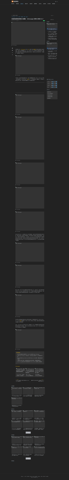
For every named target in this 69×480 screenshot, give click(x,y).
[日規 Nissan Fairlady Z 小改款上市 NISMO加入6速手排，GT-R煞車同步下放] (17, 390)
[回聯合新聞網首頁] (12, 1)
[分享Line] (12, 50)
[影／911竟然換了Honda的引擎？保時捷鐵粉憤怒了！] (28, 413)
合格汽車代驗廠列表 (50, 93)
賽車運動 (53, 3)
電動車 (22, 16)
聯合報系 (39, 476)
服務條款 (31, 476)
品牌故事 (44, 3)
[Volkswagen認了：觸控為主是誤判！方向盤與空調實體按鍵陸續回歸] (20, 371)
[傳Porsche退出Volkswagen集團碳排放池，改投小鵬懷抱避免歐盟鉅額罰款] (30, 371)
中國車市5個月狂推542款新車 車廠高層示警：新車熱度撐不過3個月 (28, 444)
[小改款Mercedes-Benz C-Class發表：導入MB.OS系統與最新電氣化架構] (39, 450)
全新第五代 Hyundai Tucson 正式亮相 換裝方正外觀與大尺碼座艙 (17, 444)
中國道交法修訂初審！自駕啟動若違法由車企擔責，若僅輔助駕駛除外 (29, 360)
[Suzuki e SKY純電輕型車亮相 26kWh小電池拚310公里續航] (28, 390)
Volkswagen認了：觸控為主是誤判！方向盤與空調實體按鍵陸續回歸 (20, 375)
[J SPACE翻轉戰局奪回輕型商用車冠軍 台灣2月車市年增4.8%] (28, 424)
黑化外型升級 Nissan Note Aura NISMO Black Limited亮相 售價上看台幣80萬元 (29, 358)
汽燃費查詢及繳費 (49, 96)
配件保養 (49, 3)
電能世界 (26, 3)
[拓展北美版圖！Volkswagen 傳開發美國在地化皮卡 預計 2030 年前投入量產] (39, 371)
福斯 (26, 16)
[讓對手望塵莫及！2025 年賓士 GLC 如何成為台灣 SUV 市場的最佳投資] (39, 413)
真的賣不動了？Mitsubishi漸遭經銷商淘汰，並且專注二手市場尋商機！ (16, 419)
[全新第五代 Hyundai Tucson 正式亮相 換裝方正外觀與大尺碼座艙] (17, 439)
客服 (25, 476)
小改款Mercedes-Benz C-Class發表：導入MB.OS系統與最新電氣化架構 (39, 455)
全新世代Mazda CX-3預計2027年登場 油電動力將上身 (17, 455)
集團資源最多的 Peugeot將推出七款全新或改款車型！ (17, 406)
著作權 (33, 476)
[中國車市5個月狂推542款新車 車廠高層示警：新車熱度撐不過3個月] (28, 439)
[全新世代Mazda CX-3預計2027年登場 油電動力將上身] (17, 450)
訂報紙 (41, 476)
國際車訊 (22, 3)
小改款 (19, 16)
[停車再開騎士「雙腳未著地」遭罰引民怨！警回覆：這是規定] (39, 424)
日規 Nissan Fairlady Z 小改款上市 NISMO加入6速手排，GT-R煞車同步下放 (30, 356)
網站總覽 (47, 476)
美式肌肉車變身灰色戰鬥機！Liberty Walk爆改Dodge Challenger (28, 354)
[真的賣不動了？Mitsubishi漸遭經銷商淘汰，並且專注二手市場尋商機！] (17, 413)
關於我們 (44, 476)
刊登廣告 (22, 476)
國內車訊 (13, 3)
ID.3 (16, 16)
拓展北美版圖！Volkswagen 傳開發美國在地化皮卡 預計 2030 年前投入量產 (39, 375)
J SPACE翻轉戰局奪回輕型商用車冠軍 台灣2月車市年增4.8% (28, 429)
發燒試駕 (17, 3)
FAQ (24, 476)
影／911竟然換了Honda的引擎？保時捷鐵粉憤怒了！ (27, 419)
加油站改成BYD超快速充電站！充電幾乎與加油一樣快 (39, 396)
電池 (24, 16)
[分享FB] (12, 48)
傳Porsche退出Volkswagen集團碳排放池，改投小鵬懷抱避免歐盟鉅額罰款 (29, 375)
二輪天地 (40, 3)
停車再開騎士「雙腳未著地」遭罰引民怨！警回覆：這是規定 (39, 429)
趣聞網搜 (35, 3)
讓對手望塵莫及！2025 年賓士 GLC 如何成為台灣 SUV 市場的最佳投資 (39, 419)
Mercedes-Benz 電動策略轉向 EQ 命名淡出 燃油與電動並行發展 (16, 429)
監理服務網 (48, 98)
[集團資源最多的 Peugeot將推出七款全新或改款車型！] (17, 401)
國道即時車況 (49, 91)
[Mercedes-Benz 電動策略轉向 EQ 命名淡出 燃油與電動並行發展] (17, 424)
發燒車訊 (14, 15)
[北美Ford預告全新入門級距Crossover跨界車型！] (28, 450)
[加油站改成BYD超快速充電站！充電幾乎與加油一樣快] (39, 390)
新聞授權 (28, 476)
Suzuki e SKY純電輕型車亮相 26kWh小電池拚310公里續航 (28, 396)
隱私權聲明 (35, 476)
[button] (56, 1)
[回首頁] (16, 1)
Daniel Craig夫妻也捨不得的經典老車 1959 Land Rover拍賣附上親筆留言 (29, 361)
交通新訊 (31, 3)
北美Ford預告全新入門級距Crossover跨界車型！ (27, 455)
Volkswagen (13, 16)
